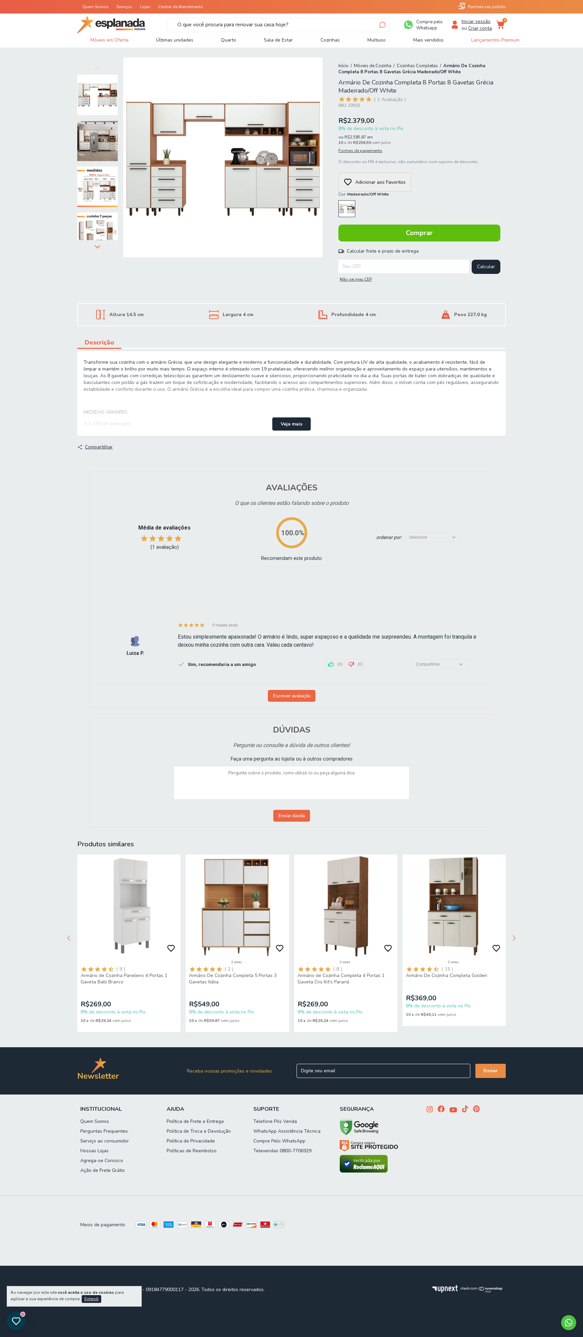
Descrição (99, 342)
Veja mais (291, 424)
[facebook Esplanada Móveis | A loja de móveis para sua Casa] (441, 1109)
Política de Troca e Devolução (199, 1131)
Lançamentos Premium (495, 40)
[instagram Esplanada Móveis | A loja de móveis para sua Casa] (429, 1110)
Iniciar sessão (476, 21)
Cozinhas (330, 40)
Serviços (124, 6)
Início (343, 66)
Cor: (363, 194)
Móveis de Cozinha (372, 66)
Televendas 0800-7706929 (282, 1151)
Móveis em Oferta (109, 40)
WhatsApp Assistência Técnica (287, 1131)
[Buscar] (382, 25)
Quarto (228, 40)
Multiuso (376, 40)
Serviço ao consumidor (104, 1141)
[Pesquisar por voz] (171, 25)
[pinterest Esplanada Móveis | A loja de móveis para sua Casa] (476, 1109)
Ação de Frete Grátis (102, 1170)
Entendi (91, 1299)
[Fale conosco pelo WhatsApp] (568, 1322)
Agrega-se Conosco (101, 1160)
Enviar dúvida (291, 815)
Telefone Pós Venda (275, 1121)
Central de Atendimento (180, 6)
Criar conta (480, 28)
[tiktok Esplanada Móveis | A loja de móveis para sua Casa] (465, 1109)
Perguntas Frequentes (104, 1131)
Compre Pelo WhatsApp (279, 1141)
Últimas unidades (174, 40)
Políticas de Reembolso (192, 1151)
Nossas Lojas (94, 1151)
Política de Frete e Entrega (195, 1121)
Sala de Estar (278, 40)
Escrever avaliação (291, 695)
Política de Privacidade (191, 1141)
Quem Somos (95, 6)
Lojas (145, 6)
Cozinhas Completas (417, 66)
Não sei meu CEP (356, 279)
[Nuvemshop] (482, 1291)
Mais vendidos (428, 40)
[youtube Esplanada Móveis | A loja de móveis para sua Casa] (453, 1110)
